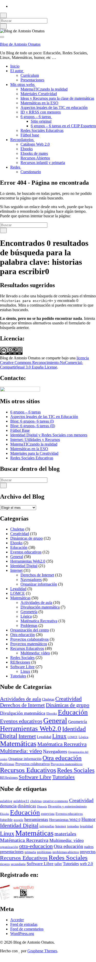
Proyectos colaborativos (29, 639)
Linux (25, 671)
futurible (6, 820)
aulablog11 (21, 801)
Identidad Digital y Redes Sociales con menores (48, 435)
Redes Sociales (22, 657)
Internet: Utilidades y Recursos (35, 439)
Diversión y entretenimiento (67, 806)
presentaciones (12, 852)
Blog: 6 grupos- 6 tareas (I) (32, 421)
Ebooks (26, 149)
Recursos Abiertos (35, 158)
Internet (16, 570)
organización (9, 847)
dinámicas (27, 806)
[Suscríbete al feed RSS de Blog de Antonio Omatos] (11, 6)
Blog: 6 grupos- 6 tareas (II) (32, 426)
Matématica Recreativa (38, 621)
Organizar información (38, 584)
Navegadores (31, 579)
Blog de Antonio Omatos (20, 44)
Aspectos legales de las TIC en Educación (44, 416)
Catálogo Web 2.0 (35, 144)
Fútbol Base (20, 430)
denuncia (8, 805)
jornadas (73, 826)
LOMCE (17, 593)
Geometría (28, 612)
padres (88, 847)
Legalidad (18, 589)
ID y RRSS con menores (40, 112)
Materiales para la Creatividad (34, 453)
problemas (44, 852)
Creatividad (19, 533)
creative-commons (55, 801)
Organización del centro (29, 630)
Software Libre (22, 667)
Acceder (17, 920)
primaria (30, 852)
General (16, 556)
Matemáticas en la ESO (39, 103)
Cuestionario (30, 172)
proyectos (87, 852)
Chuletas (17, 529)
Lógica (26, 616)
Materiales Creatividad (38, 94)
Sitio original (41, 121)
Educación (18, 547)
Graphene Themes (42, 951)
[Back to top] (1, 959)
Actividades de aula (36, 602)
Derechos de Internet (37, 575)
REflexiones (20, 662)
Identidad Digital (23, 566)
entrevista (48, 814)
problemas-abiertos (65, 852)
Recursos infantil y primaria (42, 162)
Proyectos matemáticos (28, 644)
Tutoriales (18, 676)
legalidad (86, 826)
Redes (15, 167)
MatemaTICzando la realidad (44, 89)
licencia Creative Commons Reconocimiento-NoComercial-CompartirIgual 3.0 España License (44, 362)
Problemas (28, 625)
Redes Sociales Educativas (41, 130)
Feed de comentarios (27, 929)
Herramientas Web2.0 (27, 561)
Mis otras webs (23, 84)
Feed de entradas (23, 924)
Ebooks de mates (34, 153)
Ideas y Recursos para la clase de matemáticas (57, 98)
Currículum (29, 75)
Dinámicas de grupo (26, 538)
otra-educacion (36, 846)
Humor (88, 819)
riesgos (5, 864)
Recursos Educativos (27, 648)
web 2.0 (86, 864)
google (18, 820)
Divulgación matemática (40, 607)
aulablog (6, 801)
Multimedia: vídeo (35, 653)
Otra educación (22, 634)
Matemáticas (20, 598)
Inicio (14, 66)
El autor (17, 71)
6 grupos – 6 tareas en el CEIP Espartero (63, 126)
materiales (65, 834)
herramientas (36, 819)
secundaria (18, 864)
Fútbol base (29, 135)
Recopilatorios (22, 139)
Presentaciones (32, 80)
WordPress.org (22, 933)
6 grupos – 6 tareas (36, 117)
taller (58, 864)
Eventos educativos (25, 552)
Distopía (42, 806)
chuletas (36, 801)
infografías (46, 826)
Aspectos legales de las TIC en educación (54, 107)
